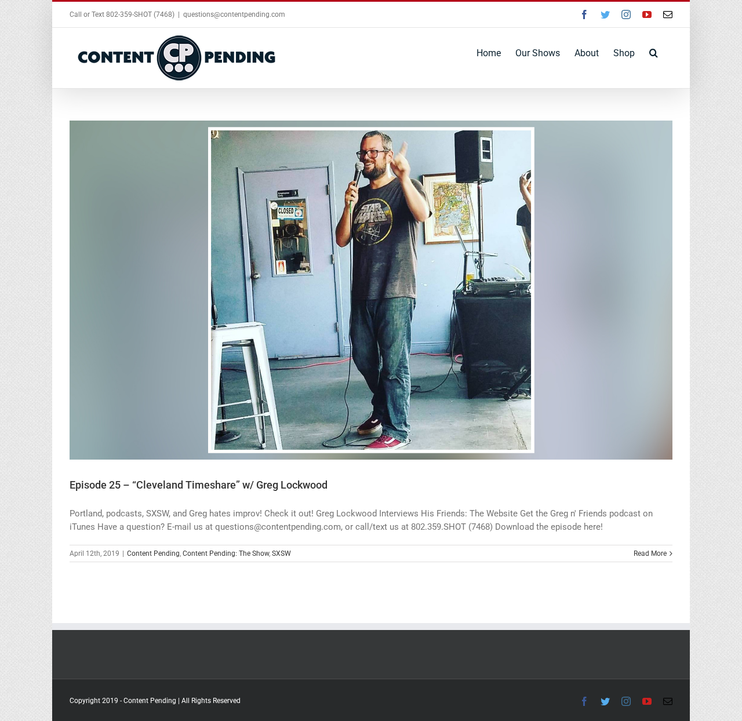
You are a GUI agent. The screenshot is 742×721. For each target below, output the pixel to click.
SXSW (281, 553)
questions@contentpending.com (234, 14)
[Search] (653, 52)
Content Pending (153, 553)
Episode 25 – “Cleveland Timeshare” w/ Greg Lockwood (199, 485)
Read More (650, 553)
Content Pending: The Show (226, 553)
